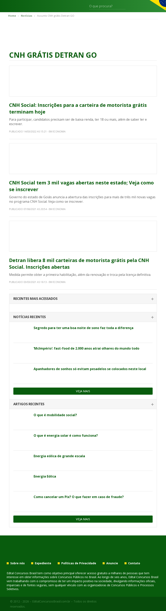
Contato (134, 563)
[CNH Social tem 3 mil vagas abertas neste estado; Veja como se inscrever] (83, 158)
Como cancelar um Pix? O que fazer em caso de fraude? (79, 497)
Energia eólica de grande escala (59, 456)
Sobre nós (17, 563)
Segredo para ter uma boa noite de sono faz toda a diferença (83, 328)
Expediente (43, 563)
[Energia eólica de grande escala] (22, 460)
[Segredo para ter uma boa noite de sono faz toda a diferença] (22, 332)
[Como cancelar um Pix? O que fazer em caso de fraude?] (22, 501)
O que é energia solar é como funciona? (66, 435)
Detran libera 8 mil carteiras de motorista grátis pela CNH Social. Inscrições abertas (79, 263)
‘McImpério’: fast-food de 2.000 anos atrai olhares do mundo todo (86, 348)
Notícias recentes (29, 317)
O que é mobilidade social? (55, 415)
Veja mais (83, 391)
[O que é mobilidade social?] (22, 419)
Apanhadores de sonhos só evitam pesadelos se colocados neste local (90, 369)
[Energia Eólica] (22, 481)
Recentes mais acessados (35, 298)
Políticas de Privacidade (78, 563)
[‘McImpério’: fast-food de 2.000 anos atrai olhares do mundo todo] (22, 353)
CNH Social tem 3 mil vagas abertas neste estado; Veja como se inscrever (81, 186)
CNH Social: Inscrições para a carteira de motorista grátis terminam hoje (78, 108)
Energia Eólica (45, 476)
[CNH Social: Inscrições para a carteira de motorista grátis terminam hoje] (83, 81)
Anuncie (112, 563)
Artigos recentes (28, 404)
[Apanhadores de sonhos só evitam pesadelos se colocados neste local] (22, 373)
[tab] (83, 299)
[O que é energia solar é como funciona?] (22, 440)
